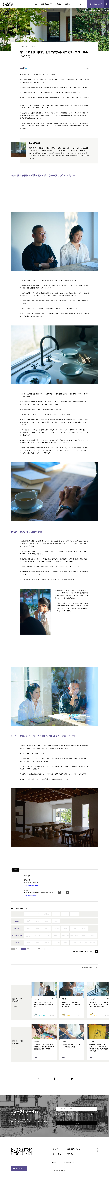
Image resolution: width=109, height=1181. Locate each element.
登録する (77, 1123)
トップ (35, 4)
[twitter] (67, 858)
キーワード (80, 4)
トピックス (58, 4)
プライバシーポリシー (81, 1114)
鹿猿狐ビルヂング (46, 4)
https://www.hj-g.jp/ (30, 892)
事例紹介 (67, 4)
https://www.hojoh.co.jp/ (31, 882)
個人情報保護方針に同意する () (76, 1114)
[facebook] (59, 858)
